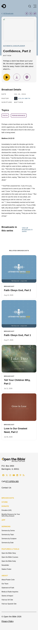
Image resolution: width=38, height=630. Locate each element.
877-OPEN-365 (12, 481)
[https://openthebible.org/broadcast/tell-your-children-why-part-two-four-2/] (19, 358)
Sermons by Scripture (9, 538)
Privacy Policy (8, 621)
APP (3, 520)
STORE (5, 502)
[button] (30, 6)
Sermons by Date (8, 542)
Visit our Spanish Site (9, 604)
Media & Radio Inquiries (10, 592)
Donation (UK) (6, 510)
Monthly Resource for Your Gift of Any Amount (11, 515)
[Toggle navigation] (34, 6)
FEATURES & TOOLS (10, 549)
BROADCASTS (8, 498)
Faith (5, 115)
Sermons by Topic (8, 534)
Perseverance (18, 115)
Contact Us (6, 488)
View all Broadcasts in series (27, 229)
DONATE (5, 506)
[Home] (4, 6)
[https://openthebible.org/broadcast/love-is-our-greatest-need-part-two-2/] (19, 407)
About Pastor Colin (8, 579)
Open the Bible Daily (9, 561)
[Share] (26, 13)
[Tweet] (30, 13)
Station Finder (6, 569)
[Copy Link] (34, 13)
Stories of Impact (7, 596)
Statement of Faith (8, 588)
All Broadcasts (8, 13)
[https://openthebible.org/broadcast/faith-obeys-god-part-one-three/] (19, 314)
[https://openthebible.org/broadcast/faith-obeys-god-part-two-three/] (19, 269)
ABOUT (5, 575)
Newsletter (5, 565)
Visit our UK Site (7, 600)
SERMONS (6, 526)
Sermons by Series (8, 530)
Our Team (5, 584)
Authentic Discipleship (14, 46)
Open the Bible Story (9, 553)
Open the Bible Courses (10, 557)
